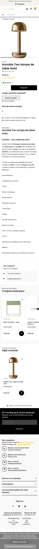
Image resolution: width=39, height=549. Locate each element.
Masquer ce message (19, 542)
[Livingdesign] (8, 9)
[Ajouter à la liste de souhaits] (2, 111)
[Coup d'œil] (21, 333)
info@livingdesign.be (14, 279)
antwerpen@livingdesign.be (17, 470)
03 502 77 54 (12, 456)
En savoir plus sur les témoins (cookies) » (20, 546)
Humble (4, 61)
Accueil (11, 19)
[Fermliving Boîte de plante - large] (13, 308)
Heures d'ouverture (27, 442)
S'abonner (19, 429)
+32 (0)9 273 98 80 (13, 273)
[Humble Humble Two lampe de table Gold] (13, 367)
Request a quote (11, 98)
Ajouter (25, 88)
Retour (6, 19)
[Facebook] (13, 506)
